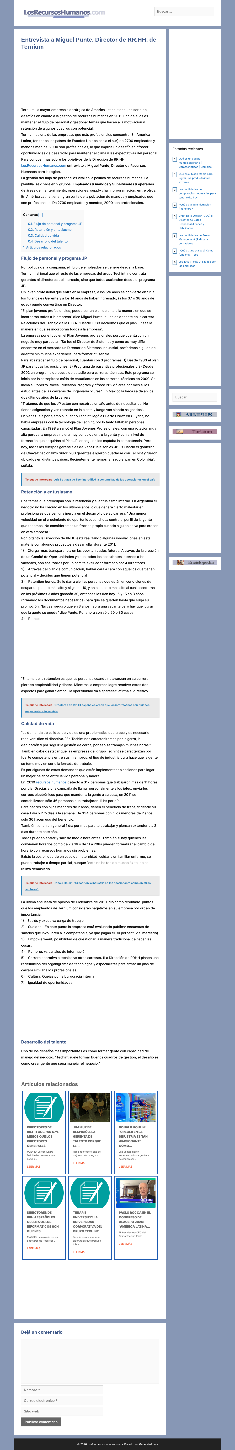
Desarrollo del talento (48, 241)
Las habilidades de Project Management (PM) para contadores (195, 239)
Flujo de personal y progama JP (55, 224)
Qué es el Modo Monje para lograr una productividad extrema (196, 178)
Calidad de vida (43, 236)
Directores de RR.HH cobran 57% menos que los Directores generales (43, 1136)
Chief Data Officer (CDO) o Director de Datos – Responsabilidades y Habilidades (196, 222)
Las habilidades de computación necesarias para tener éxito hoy (197, 193)
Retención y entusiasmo (50, 230)
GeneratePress (148, 1444)
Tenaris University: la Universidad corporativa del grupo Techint (87, 1222)
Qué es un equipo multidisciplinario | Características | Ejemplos (195, 162)
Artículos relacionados (42, 247)
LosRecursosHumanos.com (43, 166)
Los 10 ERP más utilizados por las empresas (197, 263)
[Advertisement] (90, 81)
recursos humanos (51, 782)
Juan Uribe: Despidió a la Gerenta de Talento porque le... (87, 1136)
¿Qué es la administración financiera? (195, 206)
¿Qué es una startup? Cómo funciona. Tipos (196, 252)
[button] (41, 215)
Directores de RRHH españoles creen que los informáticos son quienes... (43, 1222)
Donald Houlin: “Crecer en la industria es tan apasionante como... (133, 1136)
